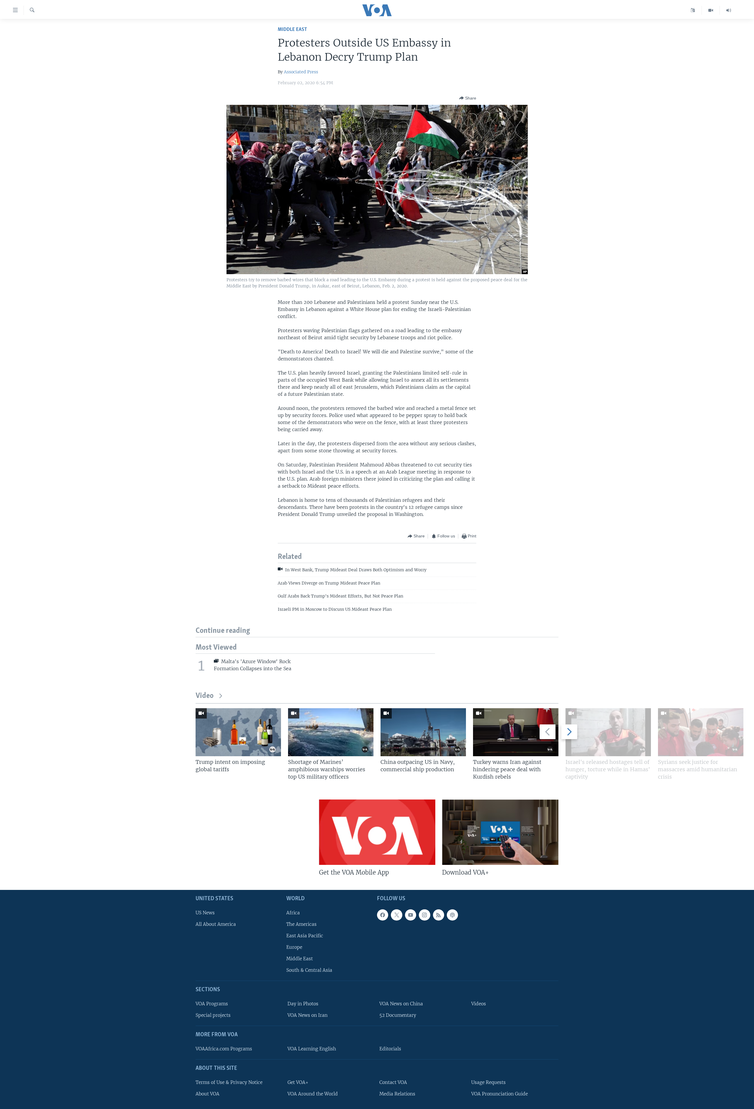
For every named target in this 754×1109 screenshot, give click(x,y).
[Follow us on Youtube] (410, 915)
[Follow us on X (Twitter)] (396, 915)
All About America (216, 924)
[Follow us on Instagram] (424, 915)
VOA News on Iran (307, 1015)
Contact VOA (393, 1082)
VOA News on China (401, 1004)
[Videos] (711, 10)
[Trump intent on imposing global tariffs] (238, 732)
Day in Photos (302, 1004)
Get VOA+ (297, 1082)
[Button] (467, 98)
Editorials (390, 1049)
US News (205, 913)
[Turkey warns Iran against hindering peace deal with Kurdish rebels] (515, 732)
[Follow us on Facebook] (382, 915)
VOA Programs (212, 1004)
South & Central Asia (309, 970)
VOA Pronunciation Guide (499, 1094)
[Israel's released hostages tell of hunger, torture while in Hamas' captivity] (608, 732)
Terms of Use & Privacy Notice (229, 1082)
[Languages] (693, 10)
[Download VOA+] (500, 832)
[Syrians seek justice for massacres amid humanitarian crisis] (700, 732)
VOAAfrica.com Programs (224, 1049)
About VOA (207, 1094)
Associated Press (301, 72)
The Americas (301, 924)
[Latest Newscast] (729, 10)
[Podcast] (452, 915)
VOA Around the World (312, 1094)
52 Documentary (397, 1015)
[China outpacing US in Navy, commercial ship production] (423, 732)
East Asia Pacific (304, 935)
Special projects (213, 1015)
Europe (294, 947)
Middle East (292, 29)
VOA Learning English (311, 1049)
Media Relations (397, 1094)
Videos (478, 1004)
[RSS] (438, 915)
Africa (293, 913)
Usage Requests (488, 1082)
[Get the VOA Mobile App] (377, 832)
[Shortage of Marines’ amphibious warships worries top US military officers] (330, 732)
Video (205, 696)
